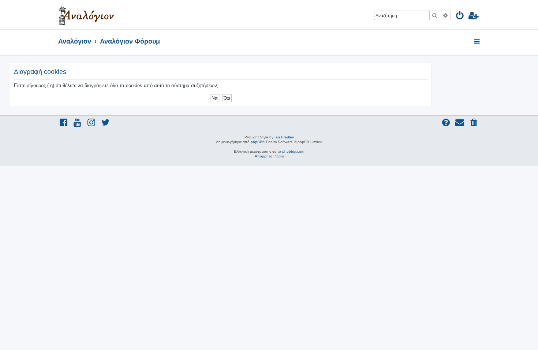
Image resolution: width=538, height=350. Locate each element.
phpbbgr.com (293, 151)
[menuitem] (460, 16)
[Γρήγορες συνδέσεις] (477, 41)
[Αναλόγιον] (86, 15)
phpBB (256, 142)
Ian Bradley (284, 137)
